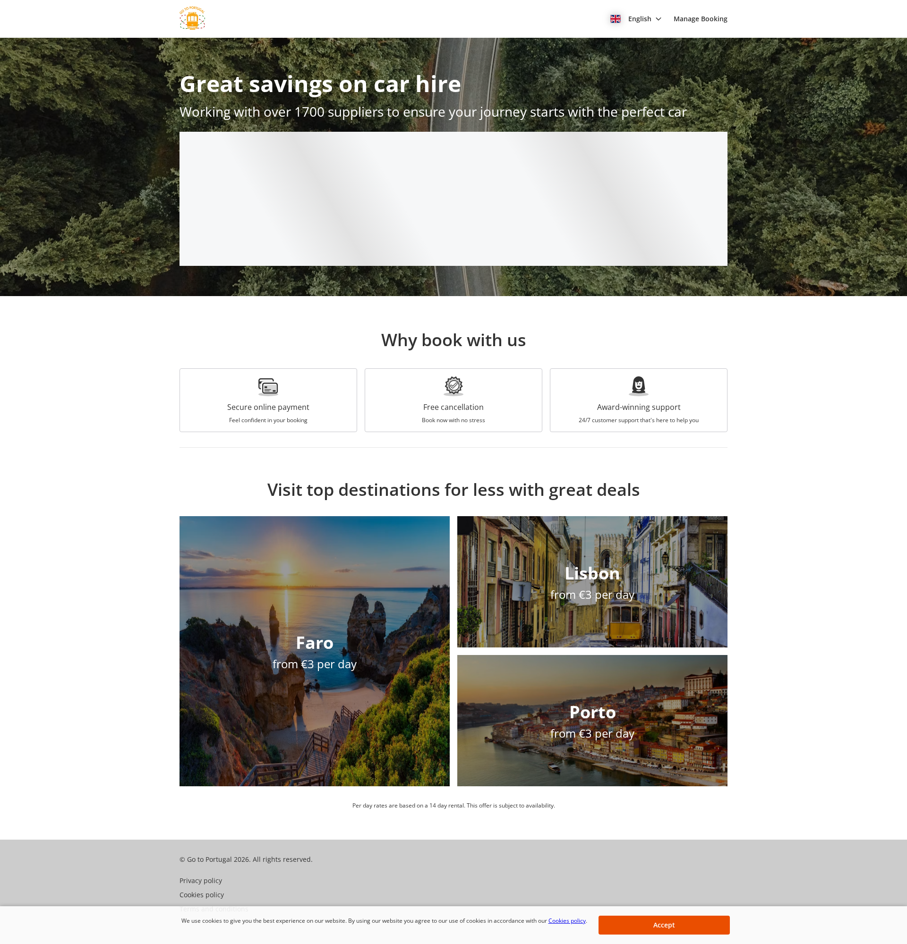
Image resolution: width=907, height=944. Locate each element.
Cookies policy (567, 921)
